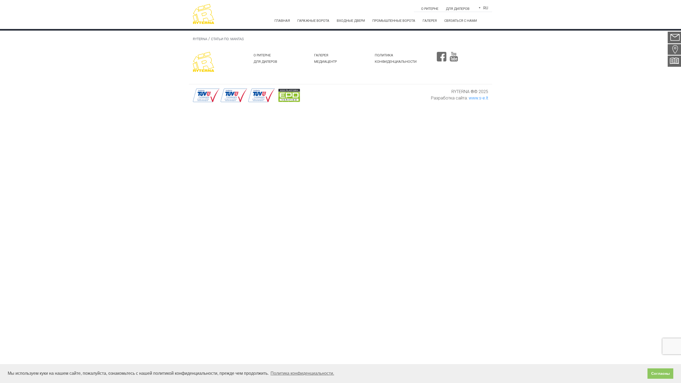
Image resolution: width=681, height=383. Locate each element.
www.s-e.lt (478, 98)
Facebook (441, 54)
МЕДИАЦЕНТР (325, 62)
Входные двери (351, 21)
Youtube (454, 54)
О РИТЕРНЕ (429, 9)
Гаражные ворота (313, 21)
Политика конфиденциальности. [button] (302, 373)
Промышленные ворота (393, 21)
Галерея (430, 21)
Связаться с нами (460, 21)
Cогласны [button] (660, 373)
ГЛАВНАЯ (282, 21)
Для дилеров (458, 9)
